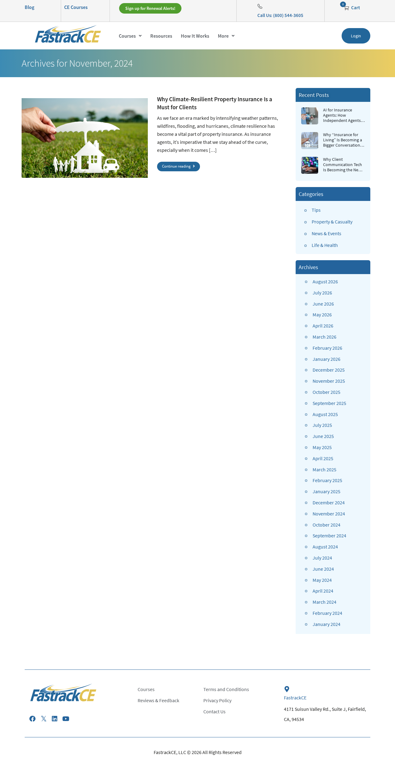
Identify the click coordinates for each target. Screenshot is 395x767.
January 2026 (326, 359)
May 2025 (322, 447)
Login (356, 36)
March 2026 (324, 337)
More (223, 36)
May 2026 (322, 314)
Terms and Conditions (226, 689)
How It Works (195, 36)
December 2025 (329, 370)
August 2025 (325, 414)
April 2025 (323, 458)
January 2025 (326, 491)
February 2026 (327, 348)
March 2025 (324, 469)
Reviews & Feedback (158, 700)
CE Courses (76, 7)
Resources (161, 36)
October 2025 (326, 392)
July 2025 (322, 425)
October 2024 (326, 525)
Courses (127, 36)
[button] (130, 35)
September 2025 (329, 403)
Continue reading (177, 166)
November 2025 (329, 381)
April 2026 (323, 326)
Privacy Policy (217, 700)
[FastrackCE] (287, 689)
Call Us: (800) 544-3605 (280, 15)
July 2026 (322, 293)
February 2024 (327, 613)
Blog (29, 7)
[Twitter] (43, 719)
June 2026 (323, 304)
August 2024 (325, 547)
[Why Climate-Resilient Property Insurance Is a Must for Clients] (85, 138)
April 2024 (323, 591)
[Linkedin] (55, 719)
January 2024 (326, 624)
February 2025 (327, 480)
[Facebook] (32, 719)
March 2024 (324, 602)
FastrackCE (295, 697)
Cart (355, 7)
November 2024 (329, 514)
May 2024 (322, 580)
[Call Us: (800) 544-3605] (259, 6)
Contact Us (214, 711)
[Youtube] (66, 719)
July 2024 (322, 558)
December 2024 (329, 502)
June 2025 (323, 436)
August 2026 (325, 281)
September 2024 (329, 535)
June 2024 (323, 569)
